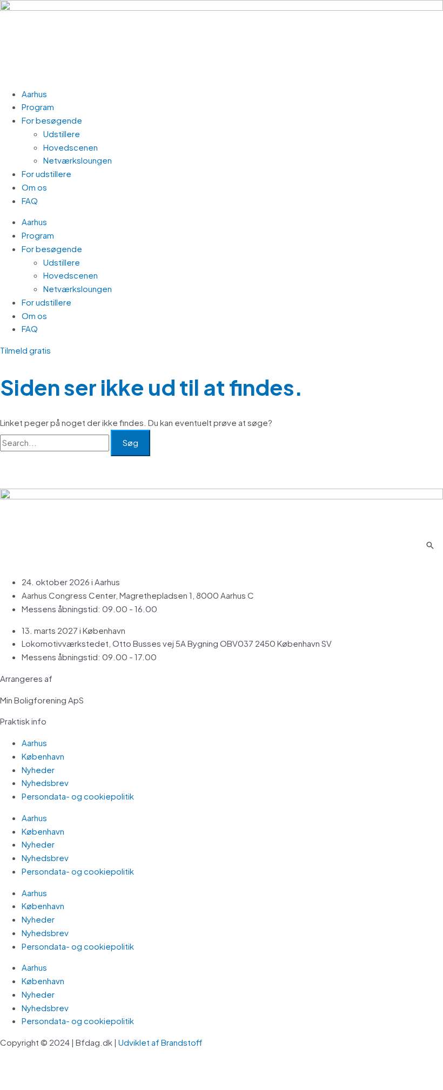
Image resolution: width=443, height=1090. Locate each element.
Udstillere (61, 133)
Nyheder (38, 769)
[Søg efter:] (55, 442)
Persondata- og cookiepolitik (78, 796)
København (43, 756)
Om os (34, 187)
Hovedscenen (70, 147)
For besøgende (52, 120)
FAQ (30, 200)
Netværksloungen (77, 160)
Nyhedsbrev (45, 782)
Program (38, 106)
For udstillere (46, 173)
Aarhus (34, 94)
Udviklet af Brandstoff (161, 1042)
